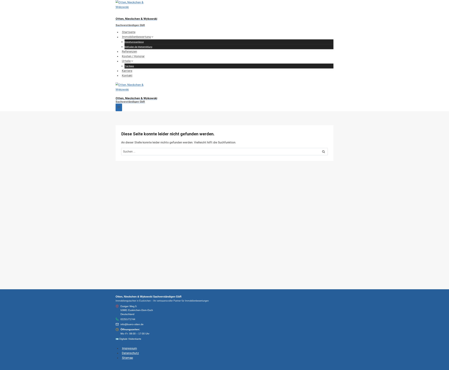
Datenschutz (130, 353)
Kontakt (127, 75)
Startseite (128, 32)
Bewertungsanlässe (134, 42)
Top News (129, 66)
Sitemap (127, 357)
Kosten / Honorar (133, 56)
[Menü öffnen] (119, 107)
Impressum (129, 348)
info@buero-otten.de (131, 324)
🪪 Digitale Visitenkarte (128, 338)
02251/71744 (127, 319)
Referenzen (129, 51)
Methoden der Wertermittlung (138, 47)
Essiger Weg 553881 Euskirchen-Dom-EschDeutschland (136, 310)
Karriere (127, 70)
